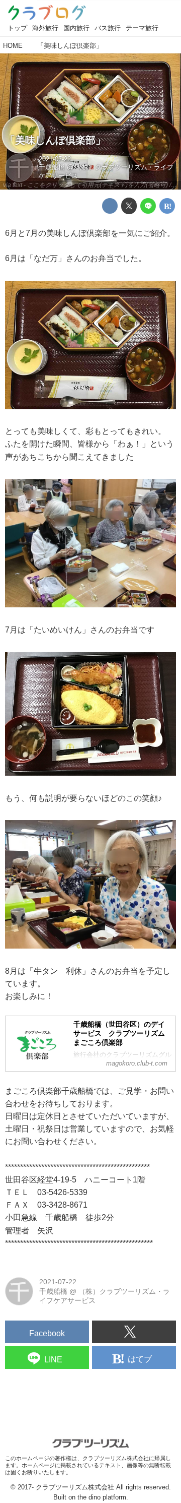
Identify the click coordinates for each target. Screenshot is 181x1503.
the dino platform (101, 1497)
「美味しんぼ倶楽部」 (55, 140)
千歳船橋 (52, 167)
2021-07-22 (55, 159)
